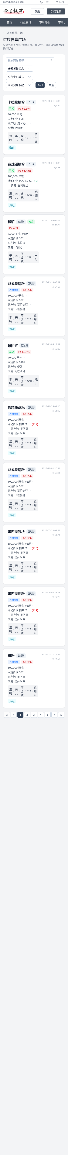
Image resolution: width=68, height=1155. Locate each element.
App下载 (44, 2)
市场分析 (44, 22)
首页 (9, 22)
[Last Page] (61, 715)
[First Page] (7, 715)
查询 (40, 85)
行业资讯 (25, 22)
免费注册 (56, 11)
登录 (37, 11)
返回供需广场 (15, 33)
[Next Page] (54, 715)
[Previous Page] (14, 715)
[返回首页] (15, 11)
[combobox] (19, 69)
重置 (51, 85)
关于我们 (60, 2)
